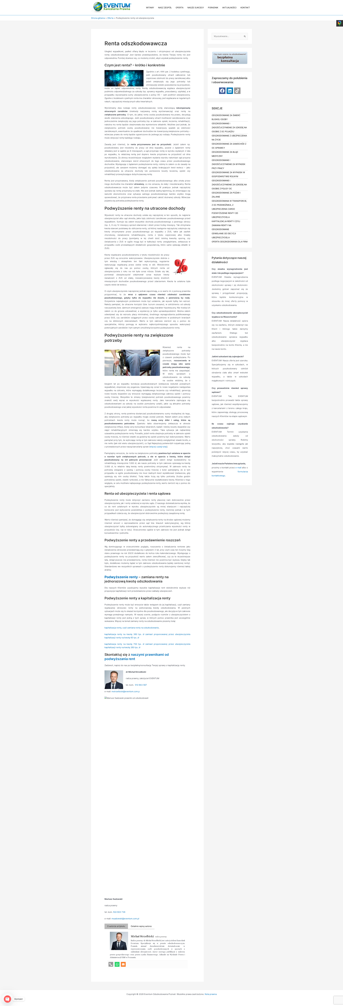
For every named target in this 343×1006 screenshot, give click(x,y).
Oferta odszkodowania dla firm (229, 241)
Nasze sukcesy (195, 7)
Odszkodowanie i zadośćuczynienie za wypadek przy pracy (228, 164)
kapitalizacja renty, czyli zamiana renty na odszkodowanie (132, 627)
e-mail (238, 467)
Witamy (150, 7)
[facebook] (222, 90)
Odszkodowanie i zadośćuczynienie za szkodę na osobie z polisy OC (229, 184)
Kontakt (245, 7)
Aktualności (229, 7)
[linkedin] (230, 90)
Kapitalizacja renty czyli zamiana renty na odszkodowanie (226, 225)
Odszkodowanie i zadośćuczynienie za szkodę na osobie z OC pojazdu (229, 127)
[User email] (123, 964)
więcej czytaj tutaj (158, 446)
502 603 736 (119, 912)
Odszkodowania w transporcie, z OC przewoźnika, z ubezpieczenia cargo (229, 205)
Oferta (179, 7)
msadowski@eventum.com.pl (125, 918)
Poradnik (213, 7)
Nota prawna (211, 994)
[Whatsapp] (117, 964)
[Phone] (111, 964)
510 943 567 (141, 685)
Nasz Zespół (165, 7)
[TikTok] (237, 90)
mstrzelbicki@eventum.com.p (126, 691)
